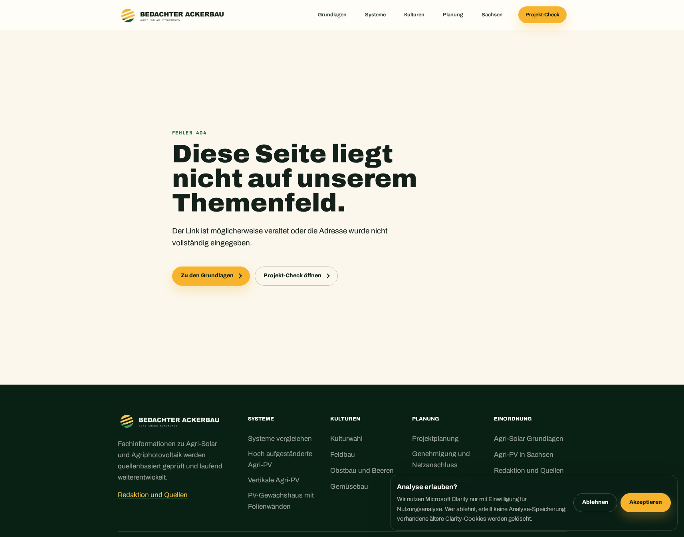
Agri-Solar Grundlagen (528, 438)
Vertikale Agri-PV (273, 480)
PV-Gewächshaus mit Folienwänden (281, 501)
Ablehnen (595, 502)
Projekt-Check (542, 15)
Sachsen (492, 15)
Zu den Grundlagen (207, 275)
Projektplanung (435, 438)
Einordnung (513, 419)
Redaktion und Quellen (153, 495)
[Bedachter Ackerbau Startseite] (174, 15)
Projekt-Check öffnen (292, 275)
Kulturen (414, 15)
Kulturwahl (346, 438)
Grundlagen (332, 15)
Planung (453, 15)
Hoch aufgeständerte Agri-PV (280, 459)
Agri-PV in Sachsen (523, 454)
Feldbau (342, 454)
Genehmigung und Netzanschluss (441, 459)
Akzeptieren (645, 502)
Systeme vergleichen (280, 438)
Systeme (375, 15)
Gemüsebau (349, 486)
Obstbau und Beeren (362, 470)
